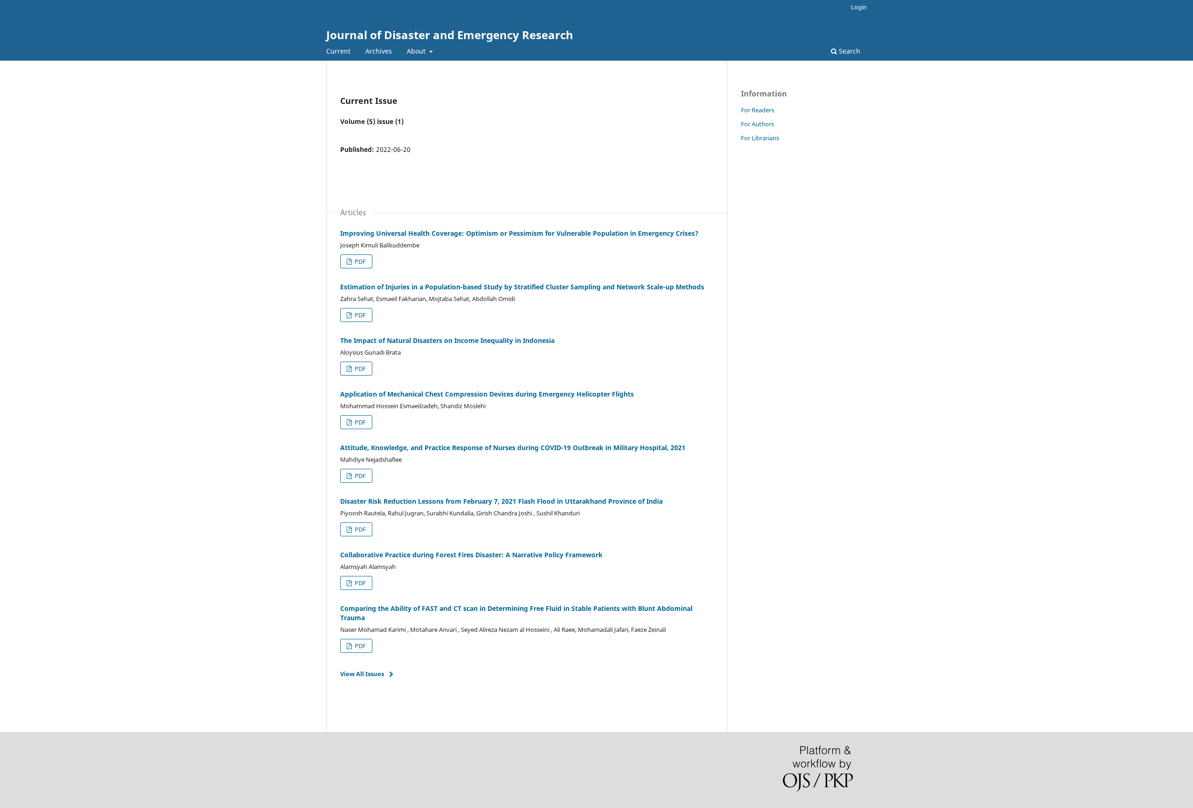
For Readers (757, 110)
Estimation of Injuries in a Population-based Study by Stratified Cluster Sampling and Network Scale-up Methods (522, 286)
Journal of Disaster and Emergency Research (449, 34)
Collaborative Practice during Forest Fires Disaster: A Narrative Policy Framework (471, 554)
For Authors (757, 124)
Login (859, 7)
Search (848, 51)
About (417, 51)
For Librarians (760, 138)
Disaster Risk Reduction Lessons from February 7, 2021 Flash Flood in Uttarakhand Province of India (501, 501)
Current (338, 51)
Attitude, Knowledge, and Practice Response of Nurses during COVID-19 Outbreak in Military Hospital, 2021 (513, 447)
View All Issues (362, 674)
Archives (378, 51)
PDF (359, 261)
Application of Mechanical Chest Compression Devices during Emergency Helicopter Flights (487, 394)
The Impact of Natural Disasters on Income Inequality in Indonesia (447, 340)
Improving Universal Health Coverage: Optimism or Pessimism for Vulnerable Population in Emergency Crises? (519, 233)
